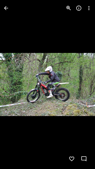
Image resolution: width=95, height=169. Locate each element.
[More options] (89, 8)
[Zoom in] (69, 8)
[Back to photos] (6, 8)
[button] (14, 85)
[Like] (72, 159)
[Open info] (79, 8)
